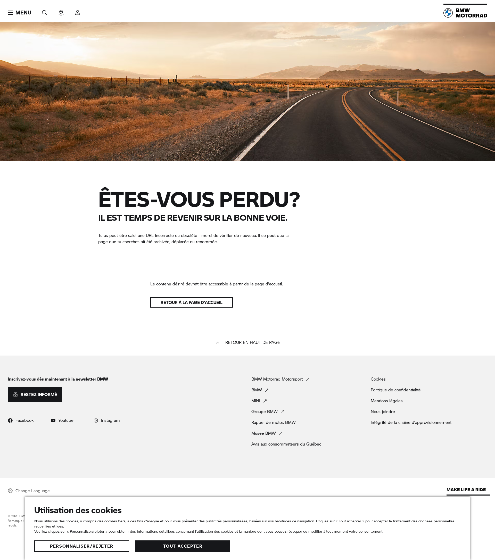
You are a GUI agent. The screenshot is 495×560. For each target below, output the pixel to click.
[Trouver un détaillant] (61, 11)
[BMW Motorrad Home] (465, 13)
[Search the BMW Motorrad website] (45, 11)
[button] (19, 12)
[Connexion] (78, 11)
